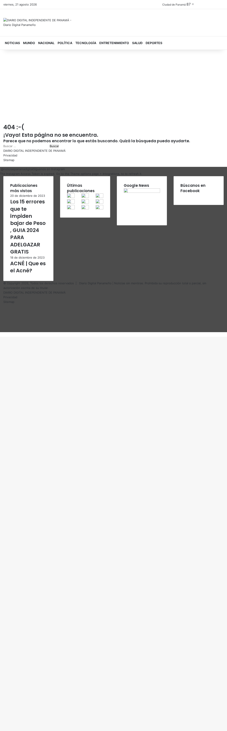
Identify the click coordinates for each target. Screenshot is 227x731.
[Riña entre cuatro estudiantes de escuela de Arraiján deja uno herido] (85, 208)
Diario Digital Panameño (95, 283)
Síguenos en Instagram (49, 169)
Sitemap (8, 160)
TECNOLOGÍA (85, 43)
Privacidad (10, 155)
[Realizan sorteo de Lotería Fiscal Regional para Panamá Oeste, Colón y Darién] (99, 197)
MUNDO (29, 43)
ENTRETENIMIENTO (114, 43)
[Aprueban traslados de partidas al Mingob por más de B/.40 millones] (71, 202)
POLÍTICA (65, 43)
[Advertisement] (113, 88)
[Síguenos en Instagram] (0, 169)
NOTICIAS (12, 43)
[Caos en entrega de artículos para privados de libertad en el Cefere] (71, 197)
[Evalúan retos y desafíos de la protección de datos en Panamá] (85, 197)
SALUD (137, 43)
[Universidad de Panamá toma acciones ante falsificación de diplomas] (99, 202)
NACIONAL (46, 43)
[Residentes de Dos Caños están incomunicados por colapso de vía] (85, 202)
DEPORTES (154, 43)
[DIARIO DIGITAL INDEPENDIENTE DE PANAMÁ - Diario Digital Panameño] (37, 22)
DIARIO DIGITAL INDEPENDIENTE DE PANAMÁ (34, 150)
